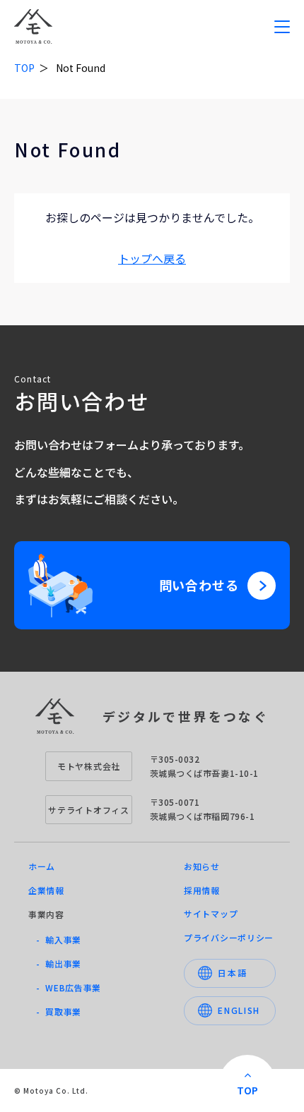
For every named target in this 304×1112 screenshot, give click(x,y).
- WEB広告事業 (68, 987)
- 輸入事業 (58, 939)
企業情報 (46, 890)
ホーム (41, 866)
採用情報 (202, 890)
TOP (24, 68)
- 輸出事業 (58, 963)
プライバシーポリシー (229, 937)
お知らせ (202, 866)
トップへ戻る (152, 258)
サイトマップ (211, 913)
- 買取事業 (58, 1011)
